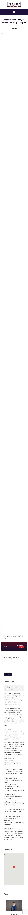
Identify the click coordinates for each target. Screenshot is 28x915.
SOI (8, 674)
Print (13, 28)
